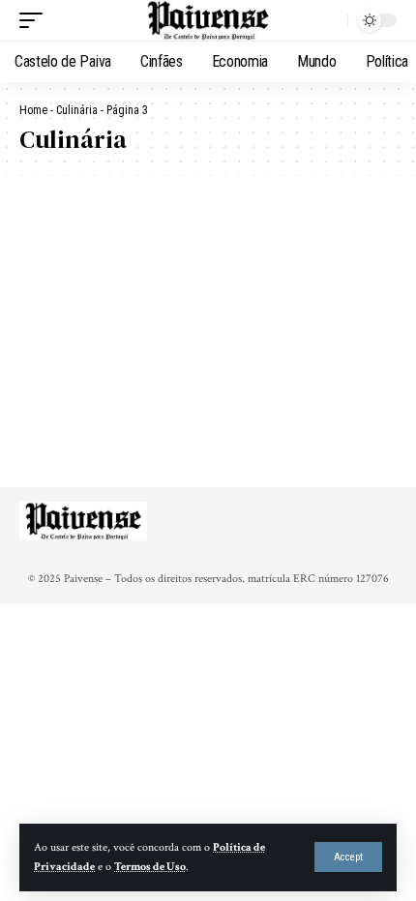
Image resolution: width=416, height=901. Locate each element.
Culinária (77, 110)
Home (33, 110)
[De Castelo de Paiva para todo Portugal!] (208, 20)
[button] (348, 857)
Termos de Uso (150, 866)
